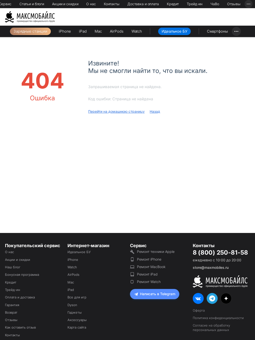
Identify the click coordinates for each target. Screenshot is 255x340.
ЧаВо (214, 4)
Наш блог (12, 267)
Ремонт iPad (147, 274)
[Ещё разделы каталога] (236, 31)
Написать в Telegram (157, 294)
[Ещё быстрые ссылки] (249, 4)
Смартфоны (217, 31)
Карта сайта (76, 327)
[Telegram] (212, 298)
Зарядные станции (30, 31)
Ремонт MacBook (151, 267)
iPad (83, 31)
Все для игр (76, 297)
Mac (98, 31)
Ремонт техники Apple (156, 251)
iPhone (65, 31)
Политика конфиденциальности (218, 318)
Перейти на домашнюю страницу (116, 111)
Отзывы (234, 4)
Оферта (199, 310)
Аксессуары (77, 320)
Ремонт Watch (149, 282)
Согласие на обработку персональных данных (211, 327)
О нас (91, 4)
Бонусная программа (22, 275)
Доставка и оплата (143, 4)
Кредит (173, 4)
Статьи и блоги (31, 4)
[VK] (198, 298)
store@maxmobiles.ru (211, 267)
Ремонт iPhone (149, 259)
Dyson (72, 305)
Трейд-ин (194, 4)
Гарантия (12, 305)
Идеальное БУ (174, 31)
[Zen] (226, 298)
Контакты (112, 4)
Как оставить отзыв (20, 327)
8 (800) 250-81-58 (220, 252)
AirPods (117, 31)
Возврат (11, 312)
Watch (136, 31)
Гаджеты (74, 312)
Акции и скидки (65, 4)
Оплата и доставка (20, 297)
